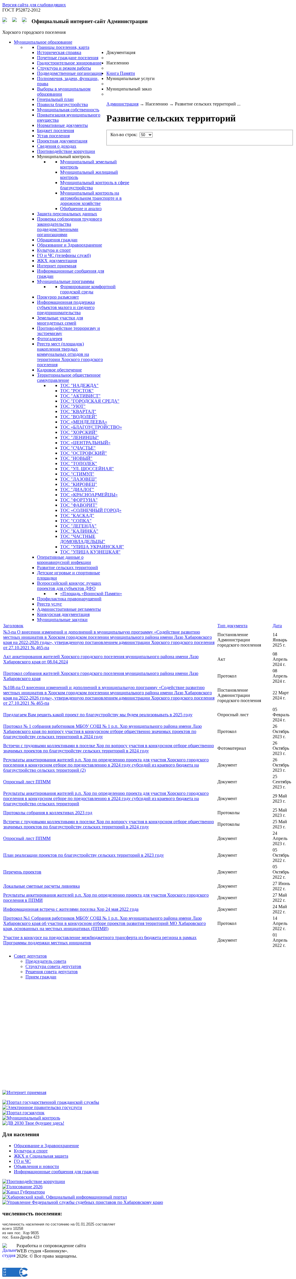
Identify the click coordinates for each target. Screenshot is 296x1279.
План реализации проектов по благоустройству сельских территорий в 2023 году (83, 855)
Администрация (122, 103)
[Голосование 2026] (22, 1186)
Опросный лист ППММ (27, 781)
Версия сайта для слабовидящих (34, 4)
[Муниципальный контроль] (31, 1117)
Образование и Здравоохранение (46, 1145)
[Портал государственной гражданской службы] (50, 1102)
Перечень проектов (22, 871)
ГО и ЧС (22, 1161)
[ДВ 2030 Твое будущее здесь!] (33, 1123)
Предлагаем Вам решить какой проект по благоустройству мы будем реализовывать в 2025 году (98, 714)
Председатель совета (45, 961)
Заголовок (13, 625)
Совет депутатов (30, 956)
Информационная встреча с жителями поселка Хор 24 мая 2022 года (70, 909)
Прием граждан (40, 976)
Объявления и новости (36, 1166)
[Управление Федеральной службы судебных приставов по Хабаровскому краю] (82, 1202)
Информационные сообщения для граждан (56, 1171)
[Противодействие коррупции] (33, 1181)
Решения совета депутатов (51, 971)
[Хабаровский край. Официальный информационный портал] (64, 1197)
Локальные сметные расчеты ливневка (41, 886)
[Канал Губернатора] (23, 1191)
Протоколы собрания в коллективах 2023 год (47, 812)
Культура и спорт (31, 1150)
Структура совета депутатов (53, 966)
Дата (277, 625)
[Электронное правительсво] (42, 1107)
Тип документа (232, 625)
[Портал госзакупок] (23, 1112)
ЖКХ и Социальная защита (41, 1156)
